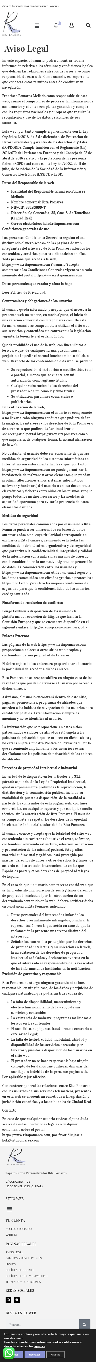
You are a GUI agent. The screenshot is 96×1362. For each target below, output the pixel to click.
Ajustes (55, 1354)
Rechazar (34, 1354)
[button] (37, 26)
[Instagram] (8, 1300)
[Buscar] (84, 1324)
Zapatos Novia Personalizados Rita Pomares (36, 1173)
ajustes (39, 1346)
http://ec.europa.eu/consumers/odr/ (59, 627)
